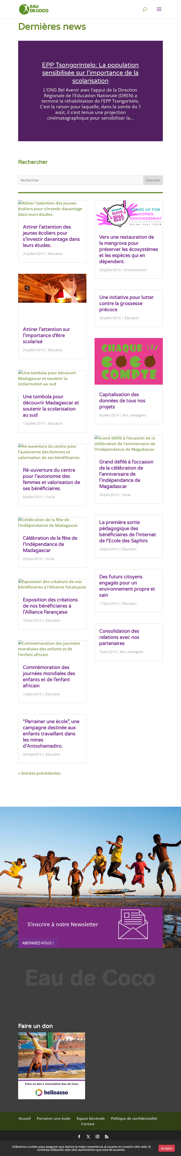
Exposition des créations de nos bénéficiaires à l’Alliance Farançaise (50, 606)
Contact (88, 1123)
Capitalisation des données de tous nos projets (122, 401)
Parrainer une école (53, 1118)
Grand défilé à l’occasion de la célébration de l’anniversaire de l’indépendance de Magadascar (126, 474)
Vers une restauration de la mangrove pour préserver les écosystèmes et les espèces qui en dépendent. (128, 249)
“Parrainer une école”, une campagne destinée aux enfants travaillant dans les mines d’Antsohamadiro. (51, 734)
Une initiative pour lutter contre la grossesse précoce (126, 304)
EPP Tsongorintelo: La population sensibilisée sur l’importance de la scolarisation (90, 73)
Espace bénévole (91, 1118)
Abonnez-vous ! (37, 943)
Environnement (135, 270)
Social (50, 497)
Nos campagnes (134, 415)
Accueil (25, 1118)
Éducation (55, 253)
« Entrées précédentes (39, 773)
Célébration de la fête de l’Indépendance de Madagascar (50, 544)
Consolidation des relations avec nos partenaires (119, 637)
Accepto (166, 1148)
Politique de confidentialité (134, 1118)
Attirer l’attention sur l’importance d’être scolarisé (46, 336)
